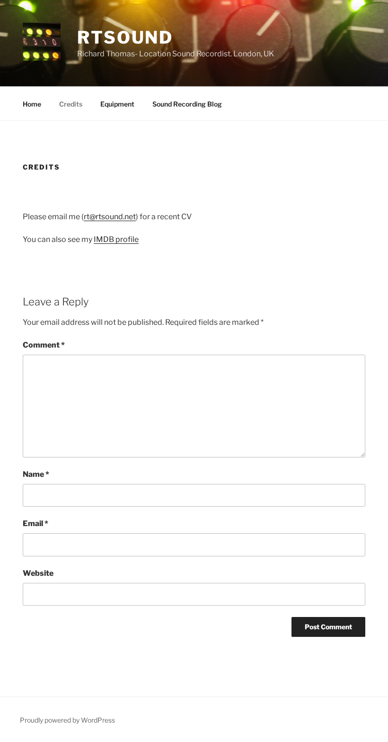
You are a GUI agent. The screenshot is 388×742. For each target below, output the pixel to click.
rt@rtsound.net (110, 216)
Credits (70, 104)
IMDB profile (116, 239)
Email (35, 523)
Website (38, 573)
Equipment (117, 104)
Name (36, 474)
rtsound (125, 37)
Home (32, 104)
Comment (44, 344)
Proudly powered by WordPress (67, 720)
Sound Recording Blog (187, 104)
